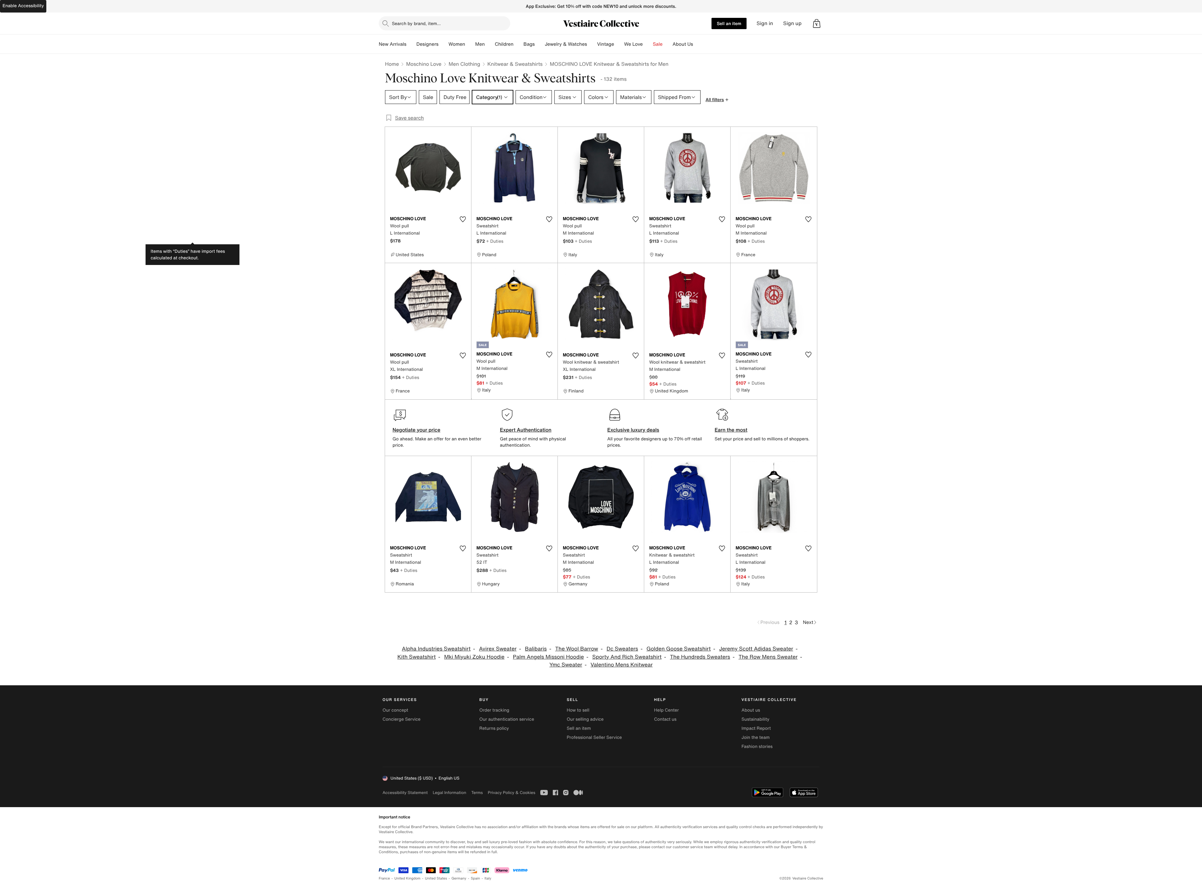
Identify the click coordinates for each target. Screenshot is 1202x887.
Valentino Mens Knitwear (622, 665)
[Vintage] (619, 44)
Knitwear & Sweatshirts (515, 64)
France (384, 878)
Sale (658, 44)
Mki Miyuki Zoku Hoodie (474, 657)
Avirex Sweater (497, 649)
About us (751, 710)
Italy (488, 878)
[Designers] (443, 44)
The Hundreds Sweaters (700, 657)
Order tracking (494, 710)
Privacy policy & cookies (511, 793)
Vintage (605, 44)
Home (392, 64)
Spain (475, 878)
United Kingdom (407, 878)
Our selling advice (585, 719)
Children (504, 44)
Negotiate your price (416, 429)
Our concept (395, 710)
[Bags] (539, 44)
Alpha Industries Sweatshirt (436, 649)
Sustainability (755, 719)
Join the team (756, 737)
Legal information (449, 793)
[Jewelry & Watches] (591, 44)
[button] (816, 23)
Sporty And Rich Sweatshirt (626, 657)
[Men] (489, 44)
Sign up (792, 23)
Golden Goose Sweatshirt (678, 649)
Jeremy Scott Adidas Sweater (756, 649)
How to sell (578, 710)
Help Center (666, 710)
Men (480, 44)
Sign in (765, 23)
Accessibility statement (405, 793)
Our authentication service (506, 719)
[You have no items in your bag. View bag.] (816, 23)
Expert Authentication (526, 429)
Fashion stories (757, 746)
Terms (477, 793)
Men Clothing (464, 64)
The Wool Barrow (576, 649)
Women (457, 44)
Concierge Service (401, 719)
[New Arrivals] (411, 44)
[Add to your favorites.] (462, 219)
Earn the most (731, 429)
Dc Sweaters (622, 649)
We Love (633, 44)
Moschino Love (423, 64)
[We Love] (647, 44)
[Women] (470, 44)
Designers (427, 44)
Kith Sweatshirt (416, 657)
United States (436, 878)
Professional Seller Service (594, 737)
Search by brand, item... (416, 23)
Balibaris (536, 649)
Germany (458, 878)
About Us (683, 44)
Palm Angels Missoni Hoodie (548, 657)
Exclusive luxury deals (633, 429)
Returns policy (494, 728)
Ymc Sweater (565, 665)
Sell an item (729, 23)
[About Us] (698, 44)
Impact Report (756, 728)
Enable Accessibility (23, 6)
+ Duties (494, 241)
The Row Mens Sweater (768, 657)
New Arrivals (392, 44)
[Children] (518, 44)
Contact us (665, 719)
